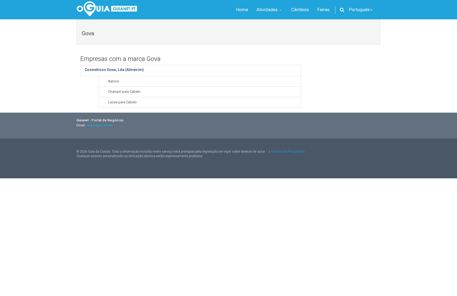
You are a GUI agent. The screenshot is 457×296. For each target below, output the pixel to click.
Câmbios (300, 9)
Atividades (268, 9)
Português (359, 9)
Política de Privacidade (288, 151)
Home (242, 9)
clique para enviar (99, 125)
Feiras (323, 9)
